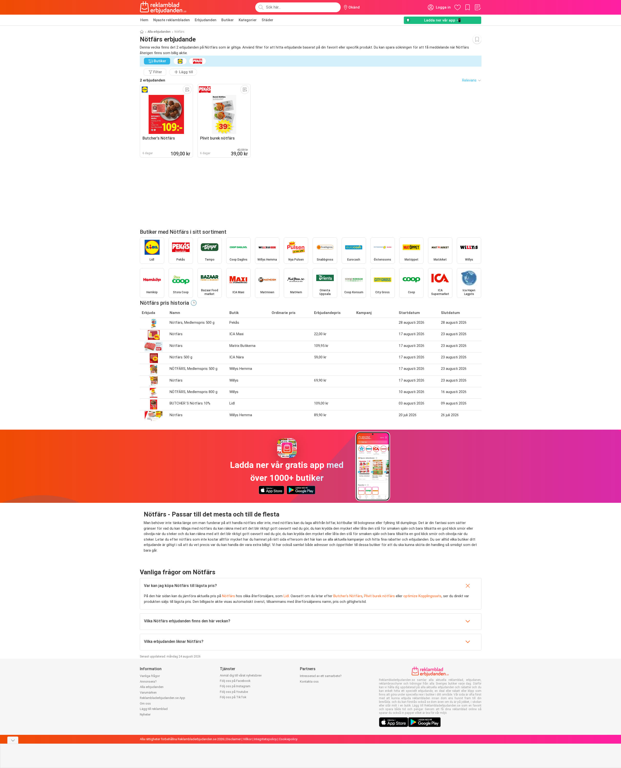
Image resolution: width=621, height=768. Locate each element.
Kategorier (248, 20)
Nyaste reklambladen (171, 20)
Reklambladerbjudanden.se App (162, 698)
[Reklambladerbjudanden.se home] (163, 7)
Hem (144, 20)
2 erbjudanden (152, 80)
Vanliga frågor (150, 676)
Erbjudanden (205, 20)
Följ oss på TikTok (233, 697)
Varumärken (148, 692)
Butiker (227, 20)
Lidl (286, 596)
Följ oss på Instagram (235, 686)
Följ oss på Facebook (235, 681)
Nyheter (145, 714)
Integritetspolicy (265, 739)
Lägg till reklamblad (154, 709)
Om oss (145, 703)
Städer (267, 20)
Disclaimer (233, 739)
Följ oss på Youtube (234, 692)
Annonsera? (148, 681)
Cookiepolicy (288, 739)
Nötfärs (228, 596)
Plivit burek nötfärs (379, 596)
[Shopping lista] (477, 7)
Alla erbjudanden (159, 31)
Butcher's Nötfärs (347, 596)
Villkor (247, 739)
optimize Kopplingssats (422, 596)
